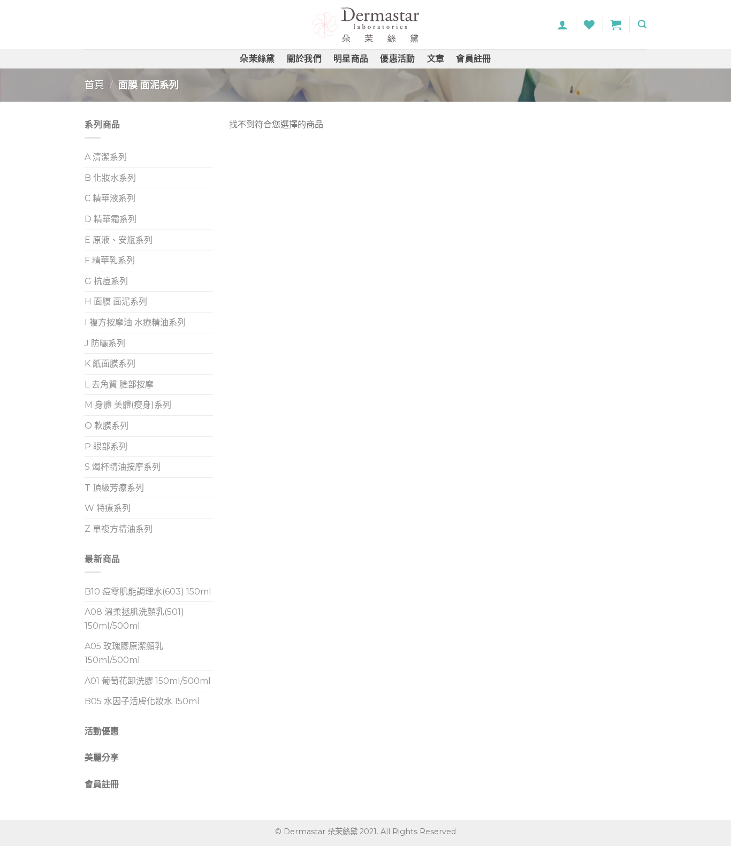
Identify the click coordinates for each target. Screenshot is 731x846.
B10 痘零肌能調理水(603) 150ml (148, 591)
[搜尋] (642, 24)
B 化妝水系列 (110, 178)
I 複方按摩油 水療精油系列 (135, 322)
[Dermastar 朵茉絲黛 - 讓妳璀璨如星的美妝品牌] (365, 25)
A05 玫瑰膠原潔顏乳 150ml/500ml (124, 653)
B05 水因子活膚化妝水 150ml (142, 701)
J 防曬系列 (105, 343)
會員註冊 (473, 59)
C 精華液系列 (110, 198)
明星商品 (350, 59)
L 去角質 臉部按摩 (119, 384)
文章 (436, 59)
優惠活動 (397, 59)
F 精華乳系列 (110, 260)
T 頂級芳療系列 (114, 488)
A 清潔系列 (106, 157)
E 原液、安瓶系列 (119, 240)
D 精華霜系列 (110, 219)
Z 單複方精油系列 (119, 529)
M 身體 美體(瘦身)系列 (128, 405)
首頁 (94, 85)
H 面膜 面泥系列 (116, 301)
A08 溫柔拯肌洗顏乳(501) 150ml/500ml (134, 619)
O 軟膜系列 (106, 426)
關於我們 (304, 59)
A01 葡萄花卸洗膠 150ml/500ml (148, 681)
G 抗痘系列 (106, 281)
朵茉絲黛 (257, 59)
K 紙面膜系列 (110, 364)
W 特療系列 (108, 508)
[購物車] (616, 24)
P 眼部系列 (106, 446)
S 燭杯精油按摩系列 (123, 467)
